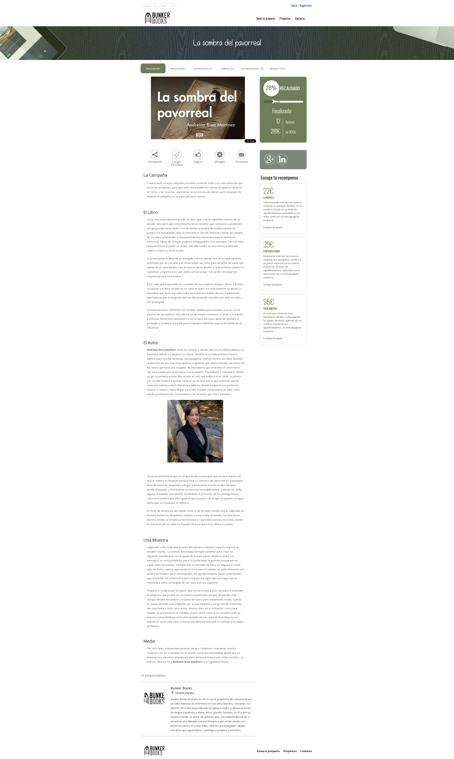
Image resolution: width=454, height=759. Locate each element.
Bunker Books (181, 688)
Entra (294, 5)
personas (268, 227)
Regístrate (306, 5)
